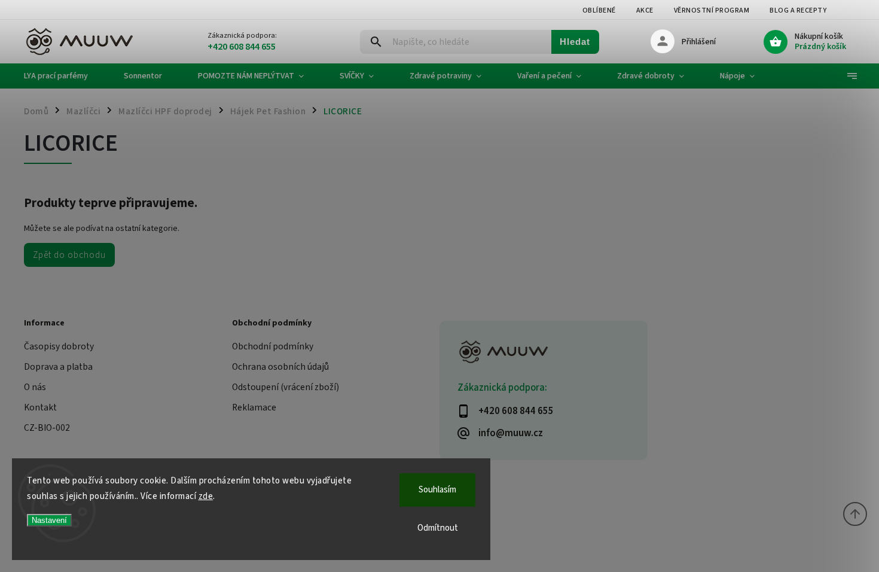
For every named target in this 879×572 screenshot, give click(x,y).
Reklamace (254, 407)
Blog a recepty (798, 10)
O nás (35, 387)
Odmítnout (437, 528)
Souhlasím (437, 489)
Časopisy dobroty (59, 346)
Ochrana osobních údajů (280, 366)
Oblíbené (599, 10)
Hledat (575, 41)
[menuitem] (65, 76)
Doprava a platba (58, 366)
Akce (645, 10)
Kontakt (40, 407)
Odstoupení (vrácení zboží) (285, 387)
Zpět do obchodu (69, 254)
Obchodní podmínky (272, 346)
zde (206, 496)
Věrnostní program (712, 10)
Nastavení (49, 520)
